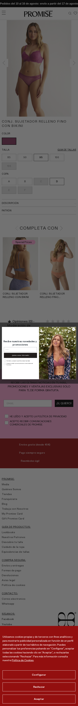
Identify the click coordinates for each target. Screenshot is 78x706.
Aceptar (39, 699)
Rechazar (39, 686)
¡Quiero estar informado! (20, 355)
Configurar (39, 674)
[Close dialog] (73, 329)
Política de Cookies (23, 660)
